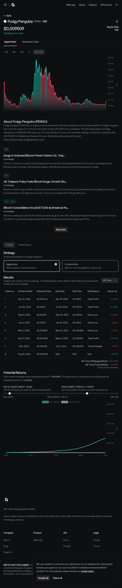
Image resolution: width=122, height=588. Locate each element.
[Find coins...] (116, 5)
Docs (66, 540)
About (82, 5)
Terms (96, 546)
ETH (13, 201)
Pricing (66, 546)
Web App (70, 5)
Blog (6, 546)
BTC (6, 149)
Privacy (96, 540)
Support (93, 5)
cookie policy (87, 571)
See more (61, 229)
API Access (106, 5)
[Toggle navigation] (5, 5)
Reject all (57, 578)
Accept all (43, 578)
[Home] (13, 5)
